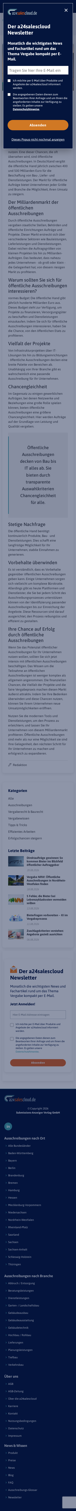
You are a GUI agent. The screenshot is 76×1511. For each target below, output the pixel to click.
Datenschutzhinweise (26, 109)
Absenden (38, 125)
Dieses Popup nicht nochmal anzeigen (38, 139)
